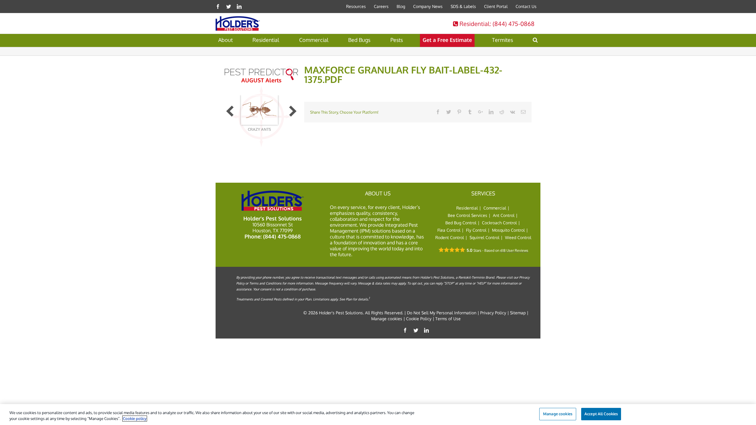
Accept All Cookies (601, 413)
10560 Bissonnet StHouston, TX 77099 (272, 227)
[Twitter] (228, 6)
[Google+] (480, 111)
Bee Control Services (467, 215)
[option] (259, 116)
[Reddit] (501, 111)
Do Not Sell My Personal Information (441, 312)
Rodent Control (449, 237)
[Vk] (512, 111)
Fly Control (476, 230)
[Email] (523, 111)
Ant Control (503, 215)
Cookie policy (134, 418)
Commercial (494, 207)
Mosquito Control (508, 230)
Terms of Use (448, 318)
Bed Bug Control (460, 222)
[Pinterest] (459, 111)
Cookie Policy (418, 318)
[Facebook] (218, 6)
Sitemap (518, 312)
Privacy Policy (493, 312)
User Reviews (514, 250)
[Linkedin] (239, 6)
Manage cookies (386, 318)
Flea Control (448, 230)
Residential (496, 23)
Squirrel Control (484, 237)
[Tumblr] (469, 111)
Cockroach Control (499, 222)
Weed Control (518, 237)
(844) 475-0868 (282, 236)
